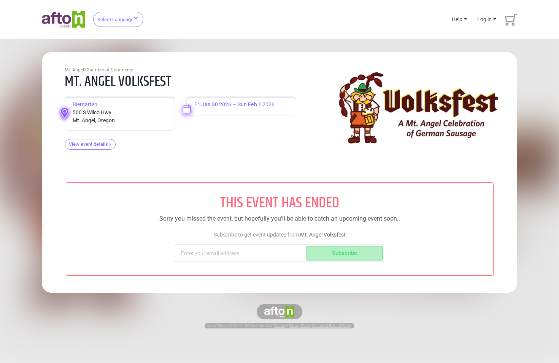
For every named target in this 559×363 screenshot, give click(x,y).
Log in (484, 19)
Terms (279, 326)
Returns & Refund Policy (331, 326)
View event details (88, 144)
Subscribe (344, 252)
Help (457, 19)
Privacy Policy (300, 326)
